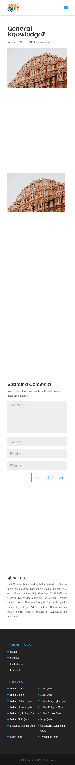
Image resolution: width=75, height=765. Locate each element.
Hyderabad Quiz (49, 736)
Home (13, 651)
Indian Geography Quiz (53, 701)
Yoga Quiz (46, 719)
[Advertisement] (37, 134)
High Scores (16, 664)
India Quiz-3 (17, 694)
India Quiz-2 (47, 688)
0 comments (42, 42)
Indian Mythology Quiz (23, 713)
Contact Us (16, 670)
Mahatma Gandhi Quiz (22, 725)
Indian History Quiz (21, 707)
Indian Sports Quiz (50, 713)
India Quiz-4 (47, 694)
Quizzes (14, 657)
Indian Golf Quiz (19, 719)
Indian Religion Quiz (51, 707)
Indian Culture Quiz (21, 701)
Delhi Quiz (16, 736)
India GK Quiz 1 (19, 688)
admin (14, 42)
